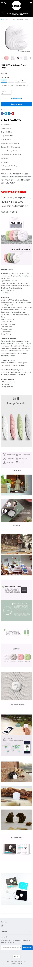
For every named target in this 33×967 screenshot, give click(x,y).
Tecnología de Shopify (16, 963)
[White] (4, 83)
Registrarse (27, 947)
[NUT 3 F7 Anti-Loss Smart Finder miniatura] (6, 58)
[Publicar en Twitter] (5, 113)
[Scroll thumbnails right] (30, 57)
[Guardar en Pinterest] (12, 113)
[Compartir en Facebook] (2, 113)
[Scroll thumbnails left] (2, 57)
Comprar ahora (16, 104)
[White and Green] (8, 87)
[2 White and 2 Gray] (22, 87)
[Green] (11, 83)
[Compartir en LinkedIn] (9, 113)
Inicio (2, 19)
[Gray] (18, 83)
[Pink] (23, 83)
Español (16, 956)
